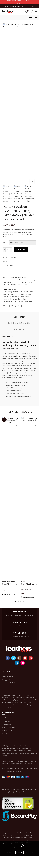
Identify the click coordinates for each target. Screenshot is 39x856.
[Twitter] (13, 658)
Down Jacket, (29, 698)
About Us (5, 718)
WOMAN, (5, 746)
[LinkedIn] (17, 663)
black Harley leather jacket (12, 292)
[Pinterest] (31, 658)
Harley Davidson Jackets (25, 280)
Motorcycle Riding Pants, (11, 835)
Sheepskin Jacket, (8, 705)
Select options (9, 594)
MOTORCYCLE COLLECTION (17, 285)
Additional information (19, 323)
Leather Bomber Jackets (15, 748)
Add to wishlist (11, 257)
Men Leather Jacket (17, 356)
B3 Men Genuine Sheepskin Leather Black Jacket (9, 584)
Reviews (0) (19, 329)
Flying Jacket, (18, 700)
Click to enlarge (32, 181)
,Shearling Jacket (12, 753)
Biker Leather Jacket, (24, 695)
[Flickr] (22, 663)
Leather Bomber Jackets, (10, 702)
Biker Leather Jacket (19, 277)
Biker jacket (12, 289)
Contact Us (6, 721)
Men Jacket (25, 297)
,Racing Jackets (13, 792)
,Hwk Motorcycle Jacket (19, 838)
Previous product (30, 17)
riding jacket (18, 301)
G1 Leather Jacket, (30, 700)
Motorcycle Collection (9, 683)
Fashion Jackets (9, 280)
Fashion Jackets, (8, 700)
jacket (5, 297)
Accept (19, 852)
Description (19, 317)
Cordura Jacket (25, 835)
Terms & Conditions (9, 730)
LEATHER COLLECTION (24, 282)
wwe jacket (28, 301)
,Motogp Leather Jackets (24, 789)
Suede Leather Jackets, (23, 705)
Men (4, 285)
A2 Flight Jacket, (11, 695)
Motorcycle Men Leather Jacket (14, 299)
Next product (35, 17)
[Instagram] (19, 658)
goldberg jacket (9, 294)
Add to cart (21, 249)
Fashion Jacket (13, 746)
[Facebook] (8, 658)
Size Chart (5, 733)
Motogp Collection (8, 680)
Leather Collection (8, 677)
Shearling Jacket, (26, 702)
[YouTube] (25, 658)
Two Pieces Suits (25, 792)
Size (4, 242)
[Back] (3, 17)
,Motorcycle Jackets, (26, 833)
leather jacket (14, 297)
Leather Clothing (9, 282)
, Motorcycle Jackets (14, 840)
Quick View (16, 426)
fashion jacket (29, 292)
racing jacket (8, 301)
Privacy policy (6, 724)
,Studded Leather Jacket (14, 751)
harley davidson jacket (24, 294)
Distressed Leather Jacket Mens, (13, 698)
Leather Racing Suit (8, 789)
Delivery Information (9, 727)
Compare (9, 262)
